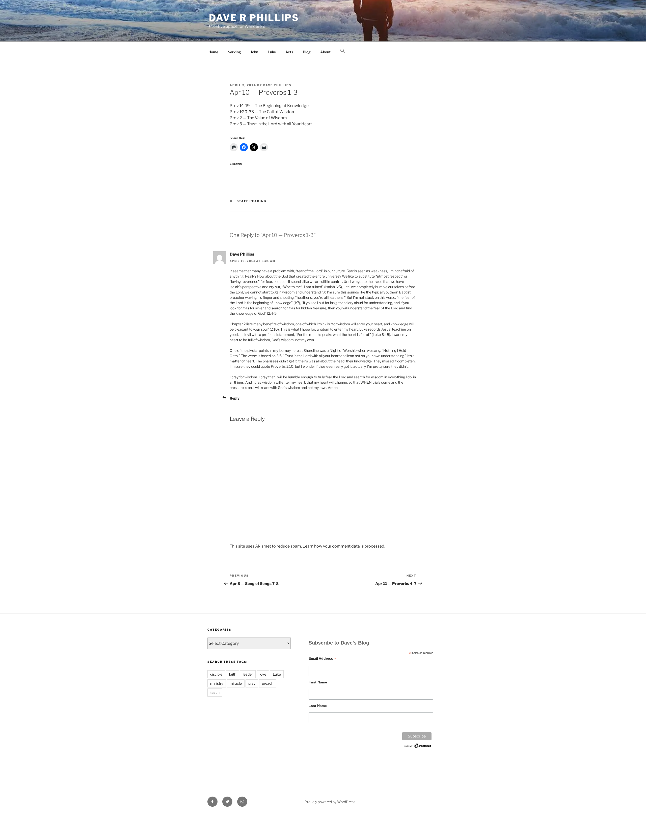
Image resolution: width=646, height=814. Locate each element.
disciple (216, 674)
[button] (342, 51)
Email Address (322, 658)
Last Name (318, 706)
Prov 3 (236, 123)
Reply (234, 398)
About (325, 52)
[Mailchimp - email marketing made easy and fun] (418, 748)
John (254, 52)
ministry (216, 683)
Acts (289, 52)
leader (248, 674)
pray (251, 683)
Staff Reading (251, 201)
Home (213, 52)
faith (232, 674)
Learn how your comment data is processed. (344, 546)
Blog (307, 52)
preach (267, 683)
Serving (234, 52)
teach (215, 692)
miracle (236, 683)
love (262, 674)
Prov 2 (236, 117)
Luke (272, 52)
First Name (318, 682)
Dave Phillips (277, 85)
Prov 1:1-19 (240, 105)
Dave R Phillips (254, 17)
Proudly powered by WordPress (330, 802)
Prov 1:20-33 (242, 111)
